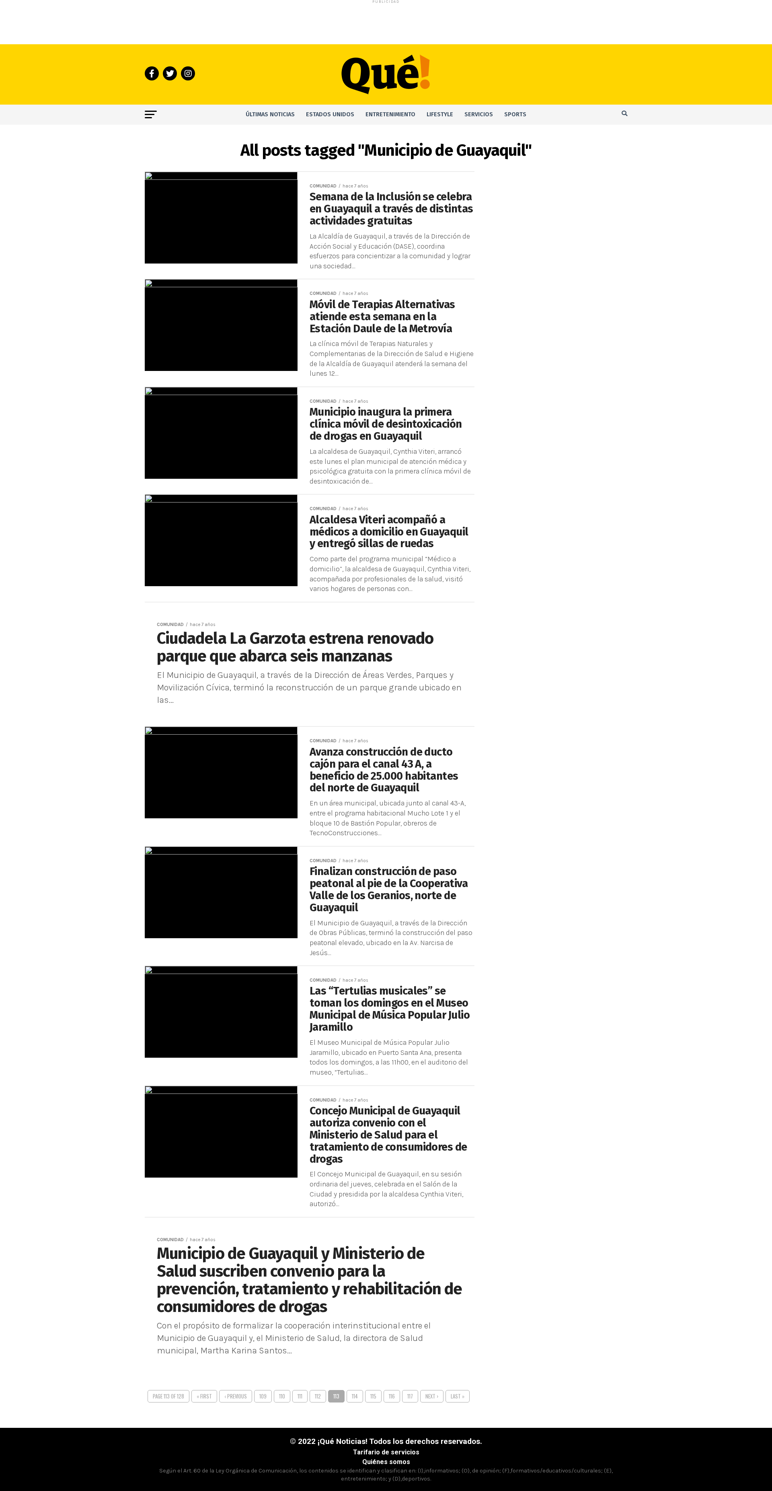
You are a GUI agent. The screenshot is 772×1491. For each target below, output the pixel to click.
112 (318, 1396)
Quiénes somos (386, 1462)
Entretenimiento (390, 114)
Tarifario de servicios (386, 1452)
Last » (457, 1396)
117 (410, 1396)
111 (300, 1396)
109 (263, 1396)
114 (355, 1396)
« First (204, 1396)
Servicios (478, 114)
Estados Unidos (330, 114)
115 (373, 1396)
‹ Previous (235, 1396)
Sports (515, 114)
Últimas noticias (270, 114)
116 (392, 1396)
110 (282, 1396)
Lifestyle (440, 114)
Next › (431, 1396)
